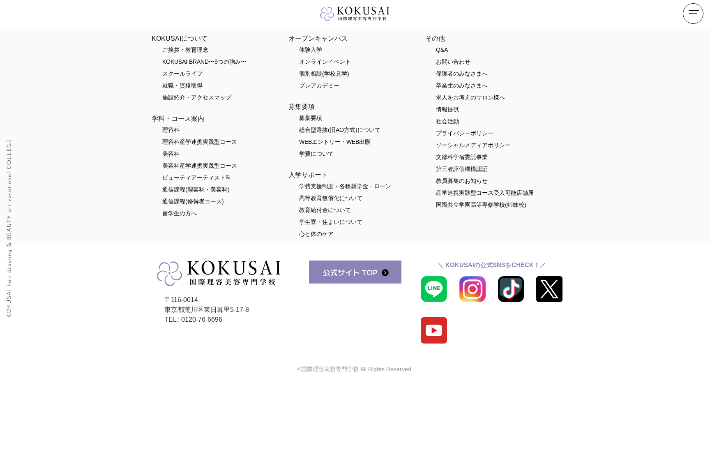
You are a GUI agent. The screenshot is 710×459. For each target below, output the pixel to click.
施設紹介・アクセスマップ (196, 97)
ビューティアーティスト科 (196, 177)
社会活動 (447, 121)
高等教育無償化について (330, 198)
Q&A (442, 49)
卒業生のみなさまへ (462, 85)
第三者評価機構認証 (462, 169)
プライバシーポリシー (464, 133)
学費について (316, 153)
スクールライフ (182, 73)
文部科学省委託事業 (462, 157)
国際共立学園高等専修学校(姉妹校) (481, 204)
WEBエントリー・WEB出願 (335, 141)
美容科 (171, 153)
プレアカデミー (319, 85)
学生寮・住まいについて (330, 222)
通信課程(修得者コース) (193, 201)
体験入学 (310, 49)
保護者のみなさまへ (462, 73)
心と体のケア (316, 234)
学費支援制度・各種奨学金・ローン (345, 186)
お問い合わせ (453, 61)
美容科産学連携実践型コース (199, 165)
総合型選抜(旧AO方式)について (339, 130)
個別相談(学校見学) (324, 73)
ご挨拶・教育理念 (185, 49)
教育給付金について (325, 210)
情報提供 (447, 109)
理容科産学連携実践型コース (199, 141)
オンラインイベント (325, 61)
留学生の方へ (179, 213)
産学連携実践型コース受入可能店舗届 (485, 192)
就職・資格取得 (182, 85)
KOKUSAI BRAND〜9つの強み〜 (204, 61)
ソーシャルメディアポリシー (473, 145)
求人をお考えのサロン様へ (470, 97)
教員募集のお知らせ (462, 181)
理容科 (171, 130)
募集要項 (310, 118)
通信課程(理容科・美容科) (196, 189)
